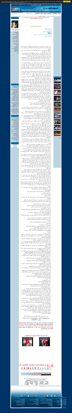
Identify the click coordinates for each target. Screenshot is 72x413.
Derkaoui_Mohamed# (32, 316)
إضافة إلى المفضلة (36, 379)
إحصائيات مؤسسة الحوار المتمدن (61, 402)
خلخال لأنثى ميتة (15, 32)
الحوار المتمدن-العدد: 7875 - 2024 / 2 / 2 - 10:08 (43, 34)
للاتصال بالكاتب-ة (29, 379)
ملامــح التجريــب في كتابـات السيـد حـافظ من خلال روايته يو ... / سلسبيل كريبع (15, 127)
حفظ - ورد (27, 378)
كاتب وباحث (49, 30)
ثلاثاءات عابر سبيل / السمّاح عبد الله (15, 125)
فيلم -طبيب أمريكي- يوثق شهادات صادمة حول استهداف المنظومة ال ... (15, 109)
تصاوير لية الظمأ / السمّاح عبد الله (16, 123)
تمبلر (28, 369)
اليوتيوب (43, 369)
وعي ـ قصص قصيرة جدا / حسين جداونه (15, 133)
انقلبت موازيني (16, 36)
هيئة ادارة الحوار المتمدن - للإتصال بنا (61, 401)
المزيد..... (17, 52)
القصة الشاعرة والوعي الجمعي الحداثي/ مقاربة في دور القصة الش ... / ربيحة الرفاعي (15, 120)
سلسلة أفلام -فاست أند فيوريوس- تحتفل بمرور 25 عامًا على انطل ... (15, 103)
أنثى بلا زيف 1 (16, 47)
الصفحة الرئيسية (58, 16)
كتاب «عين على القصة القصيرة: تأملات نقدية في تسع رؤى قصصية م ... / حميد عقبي (15, 138)
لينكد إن (38, 396)
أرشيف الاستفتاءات (36, 401)
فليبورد (24, 369)
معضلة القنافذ (16, 50)
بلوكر (26, 369)
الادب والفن (54, 16)
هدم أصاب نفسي (15, 41)
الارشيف (37, 400)
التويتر (45, 369)
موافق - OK (67, 1)
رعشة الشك (16, 49)
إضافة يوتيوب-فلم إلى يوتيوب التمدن (19, 400)
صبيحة (17, 45)
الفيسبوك (47, 369)
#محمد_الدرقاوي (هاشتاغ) (44, 316)
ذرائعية (17, 33)
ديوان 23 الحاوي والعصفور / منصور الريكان (16, 135)
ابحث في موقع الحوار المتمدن (20, 404)
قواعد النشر (64, 403)
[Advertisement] (57, 31)
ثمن (17, 42)
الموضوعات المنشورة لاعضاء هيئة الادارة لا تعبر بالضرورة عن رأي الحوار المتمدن (27, 407)
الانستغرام (38, 369)
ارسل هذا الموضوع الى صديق (34, 378)
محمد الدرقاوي (49, 16)
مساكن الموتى (16, 51)
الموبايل (22, 369)
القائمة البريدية (36, 403)
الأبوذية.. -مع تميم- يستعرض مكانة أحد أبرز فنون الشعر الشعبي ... (15, 97)
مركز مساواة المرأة (49, 399)
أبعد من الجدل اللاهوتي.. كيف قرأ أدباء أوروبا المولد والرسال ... (15, 90)
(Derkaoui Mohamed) (47, 31)
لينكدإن (35, 369)
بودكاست (15, 396)
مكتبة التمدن (50, 405)
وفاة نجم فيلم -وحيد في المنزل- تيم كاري (15, 95)
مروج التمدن (37, 402)
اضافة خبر (23, 399)
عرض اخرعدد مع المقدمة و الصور (61, 400)
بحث (42, 379)
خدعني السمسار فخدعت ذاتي (16, 44)
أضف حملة (23, 403)
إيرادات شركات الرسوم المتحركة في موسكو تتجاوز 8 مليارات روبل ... (15, 112)
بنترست (30, 369)
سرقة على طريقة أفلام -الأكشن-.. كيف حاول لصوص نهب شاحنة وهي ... (15, 100)
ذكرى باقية (16, 31)
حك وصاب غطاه (15, 40)
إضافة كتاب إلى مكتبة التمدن (21, 401)
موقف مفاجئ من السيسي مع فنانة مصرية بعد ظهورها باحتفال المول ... (15, 87)
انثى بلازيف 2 (16, 46)
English (37, 404)
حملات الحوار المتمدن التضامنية (34, 399)
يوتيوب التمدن (50, 404)
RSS (40, 369)
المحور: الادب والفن (48, 36)
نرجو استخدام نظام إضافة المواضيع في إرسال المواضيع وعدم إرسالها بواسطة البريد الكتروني (52, 407)
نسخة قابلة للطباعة (44, 378)
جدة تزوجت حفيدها (15, 37)
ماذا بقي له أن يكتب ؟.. (14, 48)
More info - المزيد (27, 2)
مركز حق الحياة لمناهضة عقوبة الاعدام (46, 402)
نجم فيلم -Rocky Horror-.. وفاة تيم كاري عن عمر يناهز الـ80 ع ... (15, 92)
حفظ (45, 379)
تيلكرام (33, 369)
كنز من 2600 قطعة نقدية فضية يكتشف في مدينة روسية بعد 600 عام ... (15, 106)
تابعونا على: (50, 369)
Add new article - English (20, 402)
